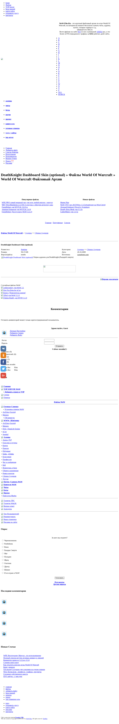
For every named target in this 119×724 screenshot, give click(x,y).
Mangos (6, 415)
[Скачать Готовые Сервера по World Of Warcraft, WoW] (2, 407)
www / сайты (11, 133)
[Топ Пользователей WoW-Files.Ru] (2, 514)
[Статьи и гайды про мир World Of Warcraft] (2, 395)
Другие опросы (59, 584)
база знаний (10, 693)
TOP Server (10, 7)
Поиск (10, 161)
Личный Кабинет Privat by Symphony (75, 207)
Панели (6, 448)
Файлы (8, 5)
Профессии (7, 459)
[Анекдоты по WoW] (2, 509)
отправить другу (12, 13)
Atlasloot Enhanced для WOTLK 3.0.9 (16, 209)
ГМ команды (10, 418)
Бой (4, 465)
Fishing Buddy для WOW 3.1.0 (15, 298)
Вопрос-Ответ (11, 158)
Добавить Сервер (16, 333)
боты (8, 110)
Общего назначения (10, 471)
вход (7, 703)
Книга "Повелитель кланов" (14, 293)
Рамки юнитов (8, 473)
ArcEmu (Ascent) (9, 412)
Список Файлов (12, 152)
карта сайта (10, 11)
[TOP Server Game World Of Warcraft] (2, 389)
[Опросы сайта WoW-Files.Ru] (2, 398)
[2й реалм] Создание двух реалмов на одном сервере (24, 669)
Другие (5, 479)
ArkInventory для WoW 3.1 (13, 288)
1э (13, 614)
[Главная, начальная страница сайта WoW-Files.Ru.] (2, 387)
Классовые (7, 457)
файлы (8, 689)
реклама (9, 710)
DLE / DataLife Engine (11, 429)
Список (67, 223)
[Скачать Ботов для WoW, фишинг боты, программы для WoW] (2, 490)
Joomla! (5, 434)
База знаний (10, 9)
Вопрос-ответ (9, 506)
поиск (8, 697)
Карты (5, 446)
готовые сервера (13, 128)
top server (9, 137)
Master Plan (64, 202)
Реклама (9, 163)
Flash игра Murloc (10, 496)
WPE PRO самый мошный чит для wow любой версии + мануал (27, 202)
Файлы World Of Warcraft (12, 233)
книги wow (10, 124)
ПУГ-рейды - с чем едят (12, 676)
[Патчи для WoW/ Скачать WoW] (2, 482)
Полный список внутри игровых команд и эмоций (23, 658)
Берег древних (9, 667)
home (8, 3)
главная (9, 687)
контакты (9, 15)
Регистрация (11, 154)
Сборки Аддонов (41, 233)
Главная (9, 148)
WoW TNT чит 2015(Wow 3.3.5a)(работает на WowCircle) (83, 205)
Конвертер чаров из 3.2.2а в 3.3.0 (16, 660)
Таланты (9, 501)
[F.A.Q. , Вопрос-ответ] (2, 507)
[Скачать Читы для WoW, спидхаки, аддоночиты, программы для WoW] (2, 488)
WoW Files (29, 718)
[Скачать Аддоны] (2, 438)
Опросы (7, 398)
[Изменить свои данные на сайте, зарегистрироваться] (2, 520)
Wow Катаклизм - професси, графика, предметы (22, 672)
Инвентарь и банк (10, 468)
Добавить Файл (16, 335)
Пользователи (11, 156)
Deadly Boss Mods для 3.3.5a (71, 209)
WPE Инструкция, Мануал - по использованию (22, 656)
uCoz (5, 432)
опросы (9, 695)
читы (8, 106)
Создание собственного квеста (15, 674)
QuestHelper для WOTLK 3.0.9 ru (15, 207)
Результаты (59, 582)
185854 (99, 32)
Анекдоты (8, 509)
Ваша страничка (10, 519)
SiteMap (45, 718)
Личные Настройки (17, 331)
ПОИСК (61, 94)
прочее (8, 119)
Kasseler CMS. (19, 717)
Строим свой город (11, 663)
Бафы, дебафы (8, 454)
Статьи (6, 395)
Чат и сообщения (9, 462)
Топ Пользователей (11, 514)
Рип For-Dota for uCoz (12, 290)
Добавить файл (12, 150)
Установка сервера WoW (14, 409)
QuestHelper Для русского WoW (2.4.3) (17, 212)
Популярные (58, 223)
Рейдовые (6, 451)
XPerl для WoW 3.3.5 (11, 295)
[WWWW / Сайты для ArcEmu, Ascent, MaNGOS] (2, 421)
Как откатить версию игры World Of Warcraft (21, 665)
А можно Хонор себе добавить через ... (16, 624)
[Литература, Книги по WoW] (2, 485)
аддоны (9, 101)
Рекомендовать (9, 517)
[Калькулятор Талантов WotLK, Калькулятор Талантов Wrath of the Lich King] (2, 504)
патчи (8, 115)
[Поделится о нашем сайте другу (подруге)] (2, 517)
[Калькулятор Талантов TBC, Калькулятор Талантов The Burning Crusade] (2, 501)
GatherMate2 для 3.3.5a (69, 212)
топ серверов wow (13, 699)
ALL (60, 92)
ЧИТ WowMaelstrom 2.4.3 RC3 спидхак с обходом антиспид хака (27, 205)
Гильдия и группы (10, 443)
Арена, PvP (7, 440)
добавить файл (11, 691)
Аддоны (28, 233)
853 (79, 32)
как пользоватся (11, 635)
